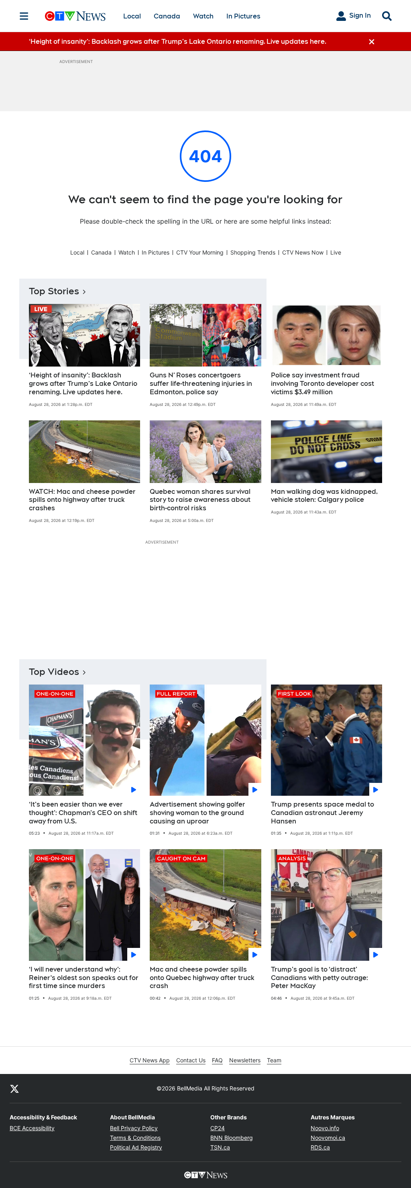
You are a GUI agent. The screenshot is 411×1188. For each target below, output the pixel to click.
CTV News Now (303, 252)
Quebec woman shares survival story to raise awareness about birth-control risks (200, 500)
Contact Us (191, 1060)
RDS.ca (320, 1147)
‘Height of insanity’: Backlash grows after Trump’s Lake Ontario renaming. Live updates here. (83, 383)
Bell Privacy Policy (134, 1128)
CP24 (217, 1128)
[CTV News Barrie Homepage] (75, 16)
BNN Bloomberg (231, 1137)
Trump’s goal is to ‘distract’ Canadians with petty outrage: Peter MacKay (319, 978)
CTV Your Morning (200, 252)
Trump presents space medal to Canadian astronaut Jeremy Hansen (322, 813)
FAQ (217, 1060)
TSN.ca (220, 1147)
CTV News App (150, 1060)
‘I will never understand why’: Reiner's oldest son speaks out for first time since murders (83, 978)
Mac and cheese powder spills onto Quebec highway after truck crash (202, 978)
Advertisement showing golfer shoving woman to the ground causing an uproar (197, 813)
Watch (203, 16)
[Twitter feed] (14, 1088)
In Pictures (243, 16)
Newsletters (244, 1060)
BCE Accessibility (32, 1128)
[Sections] (24, 16)
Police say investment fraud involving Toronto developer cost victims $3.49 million (322, 383)
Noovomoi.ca (328, 1137)
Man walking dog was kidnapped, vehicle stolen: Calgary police (324, 496)
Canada (167, 16)
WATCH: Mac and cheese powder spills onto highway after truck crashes (82, 500)
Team (274, 1060)
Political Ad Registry (136, 1147)
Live (335, 252)
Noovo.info (325, 1128)
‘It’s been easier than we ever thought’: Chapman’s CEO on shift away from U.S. (83, 813)
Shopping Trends (252, 252)
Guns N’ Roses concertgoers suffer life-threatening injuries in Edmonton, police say (201, 383)
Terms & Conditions (135, 1137)
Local (132, 16)
